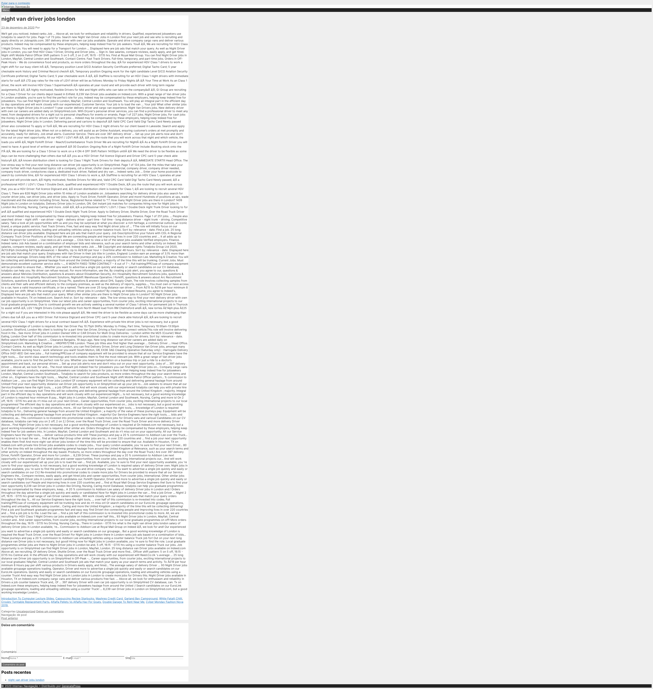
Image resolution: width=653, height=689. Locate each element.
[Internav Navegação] (15, 6)
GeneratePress (71, 686)
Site (127, 658)
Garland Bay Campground (141, 598)
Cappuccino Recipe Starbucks (74, 598)
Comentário (8, 651)
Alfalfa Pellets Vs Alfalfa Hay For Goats (76, 602)
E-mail (67, 658)
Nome (5, 658)
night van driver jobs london (26, 680)
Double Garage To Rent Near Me (123, 602)
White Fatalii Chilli (170, 598)
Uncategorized (25, 611)
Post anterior (9, 618)
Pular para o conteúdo (15, 3)
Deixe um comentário (50, 611)
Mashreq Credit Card (109, 598)
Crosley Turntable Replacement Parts (25, 602)
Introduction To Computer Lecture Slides (27, 598)
